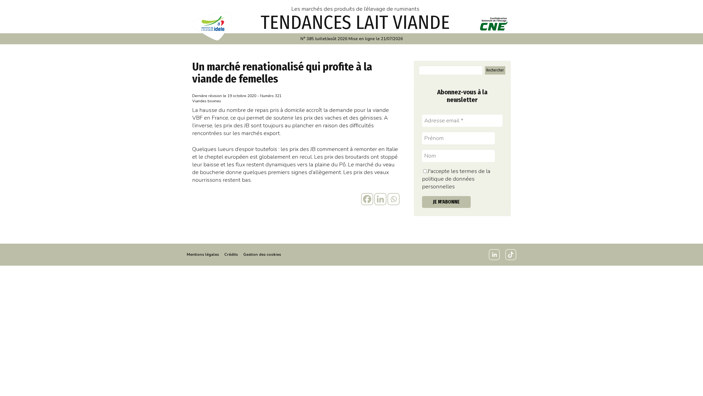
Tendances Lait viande (355, 22)
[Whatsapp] (393, 199)
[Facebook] (367, 199)
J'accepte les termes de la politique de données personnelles (456, 178)
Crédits (231, 254)
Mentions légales (203, 254)
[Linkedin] (380, 199)
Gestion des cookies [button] (262, 254)
